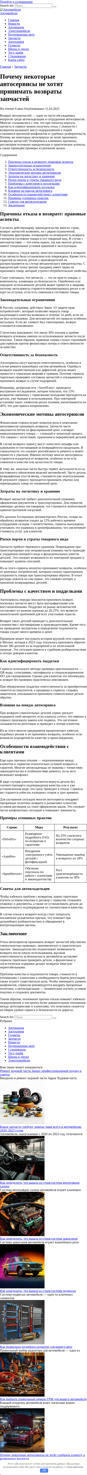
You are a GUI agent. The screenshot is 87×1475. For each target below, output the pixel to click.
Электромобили (19, 31)
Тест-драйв (15, 52)
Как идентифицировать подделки (31, 187)
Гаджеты (14, 45)
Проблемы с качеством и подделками (34, 183)
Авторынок (16, 27)
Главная (13, 20)
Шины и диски (18, 49)
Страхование (17, 56)
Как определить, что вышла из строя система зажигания (38, 1238)
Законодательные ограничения (29, 165)
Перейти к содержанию (16, 1)
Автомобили (9, 13)
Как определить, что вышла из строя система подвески (38, 1291)
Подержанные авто (21, 34)
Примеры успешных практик (28, 198)
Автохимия (16, 41)
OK (44, 1470)
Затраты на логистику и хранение (31, 176)
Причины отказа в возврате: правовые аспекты (40, 162)
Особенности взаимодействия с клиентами (38, 194)
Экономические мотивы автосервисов (34, 172)
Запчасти (14, 38)
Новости (14, 23)
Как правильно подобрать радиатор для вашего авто (36, 1346)
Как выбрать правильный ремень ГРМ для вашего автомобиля (43, 1399)
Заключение (16, 205)
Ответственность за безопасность (31, 169)
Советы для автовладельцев (27, 201)
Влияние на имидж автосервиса (30, 190)
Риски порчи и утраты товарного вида (34, 180)
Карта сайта (16, 60)
